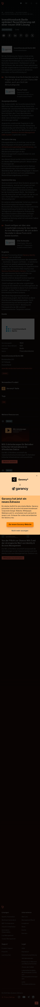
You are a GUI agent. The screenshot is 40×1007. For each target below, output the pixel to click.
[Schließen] (36, 475)
